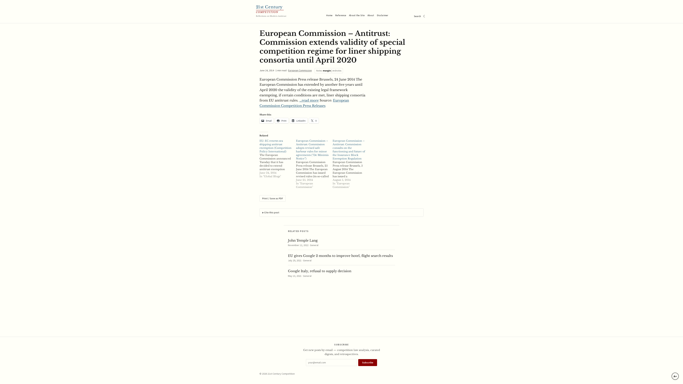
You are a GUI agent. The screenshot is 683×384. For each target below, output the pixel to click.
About (370, 15)
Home (329, 15)
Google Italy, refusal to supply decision (319, 271)
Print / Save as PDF (272, 198)
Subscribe (367, 362)
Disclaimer (382, 15)
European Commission (300, 70)
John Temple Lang (303, 240)
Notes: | (328, 70)
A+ (675, 376)
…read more (309, 100)
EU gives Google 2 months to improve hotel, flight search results (340, 256)
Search (417, 16)
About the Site (357, 15)
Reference (340, 15)
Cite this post (271, 212)
